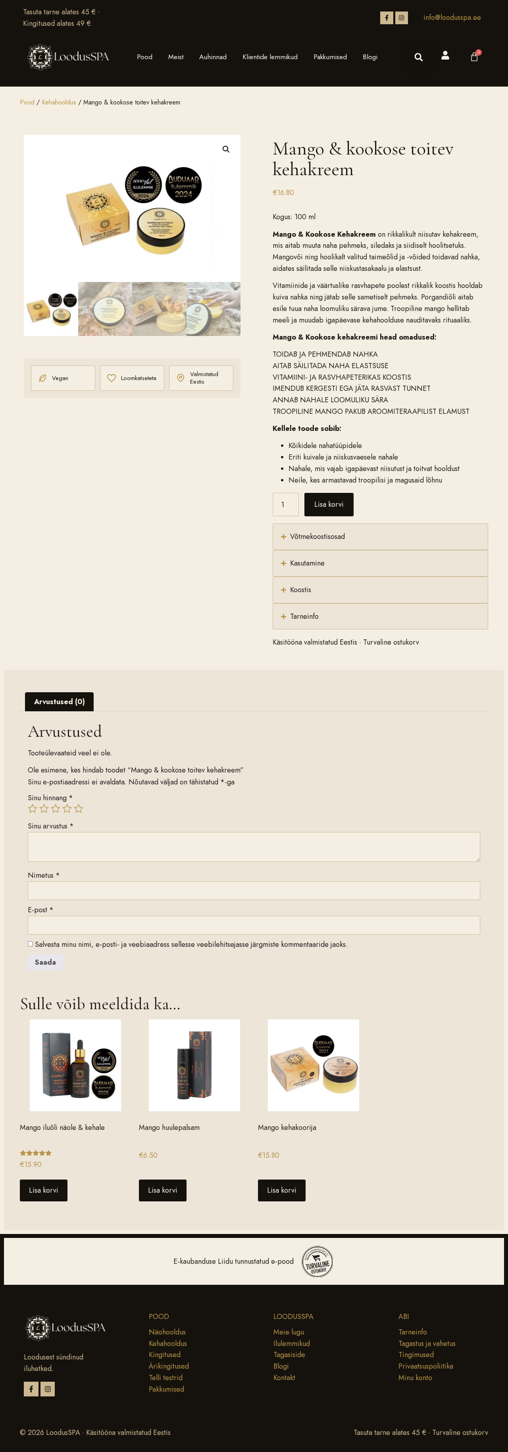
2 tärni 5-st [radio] (44, 808)
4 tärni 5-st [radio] (67, 808)
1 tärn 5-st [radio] (32, 808)
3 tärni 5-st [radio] (55, 808)
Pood (144, 57)
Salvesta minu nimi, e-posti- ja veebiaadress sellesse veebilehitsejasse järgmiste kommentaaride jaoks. (191, 944)
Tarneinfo (412, 1332)
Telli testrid (166, 1378)
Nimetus (44, 875)
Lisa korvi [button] (43, 1190)
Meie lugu (288, 1332)
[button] (418, 57)
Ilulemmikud (291, 1343)
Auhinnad (213, 57)
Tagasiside (289, 1355)
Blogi (370, 57)
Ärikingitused (169, 1366)
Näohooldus (167, 1332)
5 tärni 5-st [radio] (78, 808)
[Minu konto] (445, 55)
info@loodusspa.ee (452, 17)
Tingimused (416, 1355)
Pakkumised (330, 57)
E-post (41, 910)
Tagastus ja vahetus (427, 1343)
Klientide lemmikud (270, 57)
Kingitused (165, 1355)
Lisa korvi (329, 504)
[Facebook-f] (386, 18)
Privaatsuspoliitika (425, 1366)
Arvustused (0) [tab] (59, 702)
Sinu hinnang (50, 798)
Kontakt (284, 1378)
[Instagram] (401, 18)
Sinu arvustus (51, 826)
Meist (175, 57)
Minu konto (415, 1378)
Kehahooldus (59, 102)
